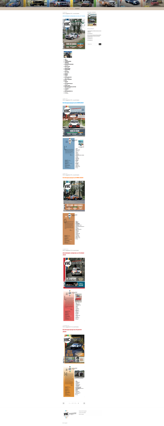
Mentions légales (81, 414)
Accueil (64, 8)
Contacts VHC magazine (82, 412)
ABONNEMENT (77, 8)
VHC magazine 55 (90, 40)
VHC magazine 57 (89, 33)
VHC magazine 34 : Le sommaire (71, 175)
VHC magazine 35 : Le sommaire (71, 100)
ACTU (67, 8)
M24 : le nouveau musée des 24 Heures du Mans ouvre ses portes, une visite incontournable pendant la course (94, 36)
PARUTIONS (71, 8)
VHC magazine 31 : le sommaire (71, 327)
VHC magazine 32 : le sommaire (71, 250)
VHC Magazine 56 (90, 38)
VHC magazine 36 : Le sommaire (71, 13)
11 (78, 403)
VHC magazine (67, 3)
